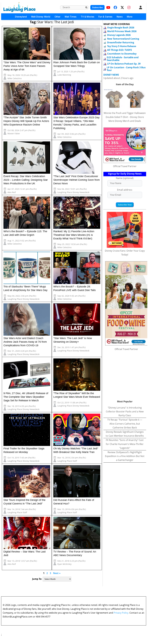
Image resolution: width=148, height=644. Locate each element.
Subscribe (97, 7)
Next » (57, 573)
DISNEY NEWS (111, 74)
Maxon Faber (13, 133)
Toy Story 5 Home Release (121, 46)
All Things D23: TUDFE (119, 49)
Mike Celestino (14, 78)
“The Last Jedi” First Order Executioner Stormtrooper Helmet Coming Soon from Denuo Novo (76, 180)
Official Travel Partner (124, 166)
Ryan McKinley (64, 564)
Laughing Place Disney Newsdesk (73, 192)
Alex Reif (11, 192)
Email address (124, 189)
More (129, 16)
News (120, 16)
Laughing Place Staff (67, 461)
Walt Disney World (40, 16)
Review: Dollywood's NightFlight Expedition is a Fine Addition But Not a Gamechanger (124, 456)
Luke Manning (64, 74)
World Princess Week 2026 (121, 31)
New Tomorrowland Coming (123, 38)
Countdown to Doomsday (121, 53)
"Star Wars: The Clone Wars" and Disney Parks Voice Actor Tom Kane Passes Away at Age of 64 (26, 66)
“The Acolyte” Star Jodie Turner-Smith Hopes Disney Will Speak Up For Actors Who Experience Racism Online (26, 121)
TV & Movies (87, 16)
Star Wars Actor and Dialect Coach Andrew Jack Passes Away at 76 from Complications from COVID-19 (25, 342)
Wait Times (70, 16)
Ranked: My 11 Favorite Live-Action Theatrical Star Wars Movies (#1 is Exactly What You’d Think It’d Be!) (73, 235)
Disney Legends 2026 (119, 35)
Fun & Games (105, 16)
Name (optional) (124, 178)
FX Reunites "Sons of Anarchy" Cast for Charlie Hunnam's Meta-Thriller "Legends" (125, 443)
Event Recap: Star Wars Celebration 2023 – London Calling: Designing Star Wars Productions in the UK (25, 180)
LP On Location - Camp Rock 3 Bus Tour (126, 69)
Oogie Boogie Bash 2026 (120, 27)
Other (57, 16)
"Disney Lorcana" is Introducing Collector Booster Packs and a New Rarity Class (125, 411)
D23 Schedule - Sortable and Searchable (123, 59)
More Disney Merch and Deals (124, 120)
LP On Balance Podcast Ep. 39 (124, 63)
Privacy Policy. (121, 612)
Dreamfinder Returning (120, 42)
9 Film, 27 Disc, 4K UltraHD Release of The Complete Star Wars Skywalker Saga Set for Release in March (25, 397)
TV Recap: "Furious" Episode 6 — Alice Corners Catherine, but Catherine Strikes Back (124, 423)
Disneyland (21, 16)
